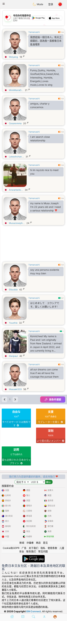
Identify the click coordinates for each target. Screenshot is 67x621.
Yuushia (13, 322)
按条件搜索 (55, 399)
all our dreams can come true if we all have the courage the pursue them (44, 373)
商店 (38, 542)
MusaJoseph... (17, 223)
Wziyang (13, 57)
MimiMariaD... (16, 90)
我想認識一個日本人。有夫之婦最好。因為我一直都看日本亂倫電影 (46, 41)
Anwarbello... (16, 189)
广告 (24, 547)
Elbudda (13, 289)
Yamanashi (34, 32)
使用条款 (52, 547)
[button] (3, 4)
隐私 (43, 547)
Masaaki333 (15, 389)
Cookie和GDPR (11, 547)
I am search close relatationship (40, 138)
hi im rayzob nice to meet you (44, 172)
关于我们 (33, 547)
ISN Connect (33, 611)
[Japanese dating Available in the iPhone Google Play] (33, 556)
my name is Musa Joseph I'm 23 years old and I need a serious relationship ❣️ (45, 207)
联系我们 (31, 551)
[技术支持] (55, 616)
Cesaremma (15, 123)
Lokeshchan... (16, 156)
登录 (50, 4)
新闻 (21, 542)
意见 (45, 542)
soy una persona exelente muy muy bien (44, 271)
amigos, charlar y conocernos (39, 105)
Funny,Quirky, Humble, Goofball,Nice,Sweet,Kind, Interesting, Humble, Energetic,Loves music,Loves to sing (44, 77)
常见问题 (43, 551)
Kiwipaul (13, 356)
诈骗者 (30, 542)
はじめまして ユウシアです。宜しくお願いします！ (44, 305)
